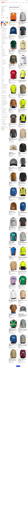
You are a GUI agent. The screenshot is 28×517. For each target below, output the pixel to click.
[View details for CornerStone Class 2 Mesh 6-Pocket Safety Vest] (22, 118)
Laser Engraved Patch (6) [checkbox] (5, 115)
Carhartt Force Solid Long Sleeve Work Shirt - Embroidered (22, 23)
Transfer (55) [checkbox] (3, 111)
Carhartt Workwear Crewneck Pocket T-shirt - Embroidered (22, 228)
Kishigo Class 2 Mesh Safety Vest (13, 22)
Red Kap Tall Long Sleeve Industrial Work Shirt (22, 139)
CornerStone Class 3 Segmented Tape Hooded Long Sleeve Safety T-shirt (22, 258)
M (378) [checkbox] (3, 72)
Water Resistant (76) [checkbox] (4, 103)
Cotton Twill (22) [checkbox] (4, 90)
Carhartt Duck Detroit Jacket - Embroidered (13, 110)
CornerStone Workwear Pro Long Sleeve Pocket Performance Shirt (22, 242)
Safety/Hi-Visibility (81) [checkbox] (5, 37)
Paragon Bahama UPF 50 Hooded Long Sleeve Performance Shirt (22, 51)
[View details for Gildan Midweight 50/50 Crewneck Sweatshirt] (13, 339)
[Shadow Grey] (19, 167)
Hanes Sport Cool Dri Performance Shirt (13, 80)
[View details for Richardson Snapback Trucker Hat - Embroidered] (13, 162)
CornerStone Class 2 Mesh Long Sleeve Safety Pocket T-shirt (22, 110)
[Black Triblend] (12, 226)
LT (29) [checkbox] (3, 74)
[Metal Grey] (22, 241)
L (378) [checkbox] (3, 73)
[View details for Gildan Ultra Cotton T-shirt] (22, 280)
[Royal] (18, 211)
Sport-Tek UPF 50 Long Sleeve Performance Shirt (22, 360)
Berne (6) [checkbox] (3, 54)
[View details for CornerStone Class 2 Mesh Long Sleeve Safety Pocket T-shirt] (22, 103)
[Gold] (13, 123)
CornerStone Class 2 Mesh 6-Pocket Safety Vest (22, 124)
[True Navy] (18, 299)
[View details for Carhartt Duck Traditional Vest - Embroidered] (13, 176)
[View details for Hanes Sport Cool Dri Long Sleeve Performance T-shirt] (22, 59)
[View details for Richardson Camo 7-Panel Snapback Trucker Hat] (13, 147)
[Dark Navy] (18, 152)
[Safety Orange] (12, 79)
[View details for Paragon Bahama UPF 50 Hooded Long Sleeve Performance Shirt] (22, 44)
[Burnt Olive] (19, 21)
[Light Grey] (22, 211)
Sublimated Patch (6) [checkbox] (5, 116)
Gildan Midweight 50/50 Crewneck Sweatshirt (13, 345)
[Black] (22, 21)
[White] (19, 64)
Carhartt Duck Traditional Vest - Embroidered (13, 183)
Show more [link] (2, 45)
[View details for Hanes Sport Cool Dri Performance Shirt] (13, 74)
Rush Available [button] (21, 9)
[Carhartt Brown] (13, 211)
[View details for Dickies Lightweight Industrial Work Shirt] (13, 265)
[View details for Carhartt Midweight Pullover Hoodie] (13, 59)
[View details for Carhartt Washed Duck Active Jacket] (13, 309)
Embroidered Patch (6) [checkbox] (4, 113)
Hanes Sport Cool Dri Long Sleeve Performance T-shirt (22, 65)
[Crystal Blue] (12, 299)
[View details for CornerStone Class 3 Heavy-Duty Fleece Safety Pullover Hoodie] (22, 265)
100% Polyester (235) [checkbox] (5, 84)
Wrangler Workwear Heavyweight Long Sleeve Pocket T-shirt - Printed (13, 140)
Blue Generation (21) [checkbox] (4, 55)
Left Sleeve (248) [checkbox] (4, 124)
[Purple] (13, 241)
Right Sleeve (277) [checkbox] (4, 123)
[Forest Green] (12, 241)
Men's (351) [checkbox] (3, 59)
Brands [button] (13, 9)
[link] (4, 2)
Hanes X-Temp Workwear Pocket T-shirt (13, 95)
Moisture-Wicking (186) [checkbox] (4, 98)
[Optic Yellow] (18, 79)
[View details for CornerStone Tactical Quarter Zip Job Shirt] (22, 147)
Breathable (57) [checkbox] (4, 104)
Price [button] (17, 9)
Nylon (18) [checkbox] (3, 91)
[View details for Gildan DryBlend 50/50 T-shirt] (13, 280)
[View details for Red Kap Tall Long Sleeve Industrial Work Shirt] (22, 133)
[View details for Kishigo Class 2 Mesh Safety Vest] (13, 16)
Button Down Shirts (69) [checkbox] (4, 39)
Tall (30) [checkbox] (3, 64)
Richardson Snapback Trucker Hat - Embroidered (13, 168)
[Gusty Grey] (21, 299)
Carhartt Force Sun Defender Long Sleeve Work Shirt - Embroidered (22, 330)
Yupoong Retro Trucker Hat (12, 36)
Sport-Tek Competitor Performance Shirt (11, 242)
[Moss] (18, 167)
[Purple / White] (13, 167)
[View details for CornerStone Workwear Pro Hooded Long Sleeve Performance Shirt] (22, 206)
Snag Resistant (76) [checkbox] (4, 102)
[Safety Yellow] (19, 108)
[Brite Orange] (20, 226)
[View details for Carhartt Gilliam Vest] (22, 162)
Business (2, 8)
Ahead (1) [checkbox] (3, 50)
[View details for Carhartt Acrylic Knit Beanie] (13, 206)
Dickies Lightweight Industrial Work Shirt (13, 271)
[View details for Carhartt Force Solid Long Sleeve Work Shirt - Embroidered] (22, 16)
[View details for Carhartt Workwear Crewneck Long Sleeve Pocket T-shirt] (22, 176)
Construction (3, 7)
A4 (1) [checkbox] (3, 48)
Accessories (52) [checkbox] (4, 63)
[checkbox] (5, 28)
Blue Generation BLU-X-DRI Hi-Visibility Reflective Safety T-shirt (22, 80)
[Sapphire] (18, 285)
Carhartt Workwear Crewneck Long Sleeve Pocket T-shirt (22, 183)
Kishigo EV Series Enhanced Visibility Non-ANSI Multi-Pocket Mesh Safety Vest (13, 330)
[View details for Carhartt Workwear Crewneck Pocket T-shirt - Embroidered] (22, 221)
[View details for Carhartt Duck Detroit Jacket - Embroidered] (13, 103)
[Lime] (18, 196)
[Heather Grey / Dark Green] (12, 167)
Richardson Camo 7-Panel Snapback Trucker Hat (12, 153)
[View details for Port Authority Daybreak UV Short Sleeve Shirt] (22, 294)
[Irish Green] (12, 285)
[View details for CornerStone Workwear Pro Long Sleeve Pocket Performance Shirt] (22, 236)
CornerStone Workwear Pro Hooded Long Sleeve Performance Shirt (22, 213)
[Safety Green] (20, 64)
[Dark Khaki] (20, 21)
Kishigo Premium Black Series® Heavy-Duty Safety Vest (22, 197)
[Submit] (7, 2)
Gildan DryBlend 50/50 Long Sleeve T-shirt (13, 198)
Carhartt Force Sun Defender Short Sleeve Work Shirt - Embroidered (22, 345)
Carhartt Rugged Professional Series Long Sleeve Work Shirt (12, 360)
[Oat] (20, 299)
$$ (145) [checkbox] (3, 80)
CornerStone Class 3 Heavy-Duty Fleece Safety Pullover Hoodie (22, 271)
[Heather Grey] (12, 64)
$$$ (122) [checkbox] (3, 81)
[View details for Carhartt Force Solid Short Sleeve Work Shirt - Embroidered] (22, 89)
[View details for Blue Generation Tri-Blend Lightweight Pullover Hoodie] (13, 221)
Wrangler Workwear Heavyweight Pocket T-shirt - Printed (22, 37)
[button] (17, 13)
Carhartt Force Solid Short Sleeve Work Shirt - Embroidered (22, 95)
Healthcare (2, 9)
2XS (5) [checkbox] (3, 67)
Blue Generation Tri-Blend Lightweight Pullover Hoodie (12, 228)
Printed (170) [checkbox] (3, 110)
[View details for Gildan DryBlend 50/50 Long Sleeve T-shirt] (13, 191)
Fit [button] (25, 9)
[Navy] (18, 21)
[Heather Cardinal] (19, 285)
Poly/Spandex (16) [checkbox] (4, 92)
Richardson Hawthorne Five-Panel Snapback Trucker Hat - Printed (22, 315)
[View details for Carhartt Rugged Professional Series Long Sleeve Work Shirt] (13, 353)
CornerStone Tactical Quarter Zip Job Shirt (22, 153)
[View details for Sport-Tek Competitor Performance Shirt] (13, 236)
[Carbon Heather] (22, 226)
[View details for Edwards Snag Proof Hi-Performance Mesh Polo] (13, 44)
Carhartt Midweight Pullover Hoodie (12, 65)
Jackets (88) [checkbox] (3, 36)
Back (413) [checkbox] (3, 122)
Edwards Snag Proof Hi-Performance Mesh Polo (12, 51)
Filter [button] (10, 9)
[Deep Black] (22, 299)
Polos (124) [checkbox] (3, 35)
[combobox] (13, 2)
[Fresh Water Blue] (21, 328)
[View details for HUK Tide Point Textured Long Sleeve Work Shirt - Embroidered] (13, 294)
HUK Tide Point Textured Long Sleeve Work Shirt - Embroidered (13, 300)
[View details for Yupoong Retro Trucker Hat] (13, 30)
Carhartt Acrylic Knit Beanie (12, 212)
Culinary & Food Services (3, 10)
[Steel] (21, 21)
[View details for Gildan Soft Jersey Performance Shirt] (13, 118)
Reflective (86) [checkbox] (4, 101)
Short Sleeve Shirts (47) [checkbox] (4, 43)
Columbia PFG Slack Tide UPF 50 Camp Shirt (13, 257)
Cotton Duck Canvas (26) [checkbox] (4, 88)
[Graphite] (22, 64)
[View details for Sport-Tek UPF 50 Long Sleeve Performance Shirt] (22, 353)
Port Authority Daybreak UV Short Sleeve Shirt (22, 300)
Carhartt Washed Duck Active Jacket (12, 315)
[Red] (20, 285)
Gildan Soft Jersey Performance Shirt (13, 124)
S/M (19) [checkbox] (3, 71)
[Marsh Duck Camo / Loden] (12, 152)
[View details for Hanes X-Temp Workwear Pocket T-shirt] (13, 89)
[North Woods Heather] (19, 226)
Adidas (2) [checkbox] (3, 49)
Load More (18, 366)
